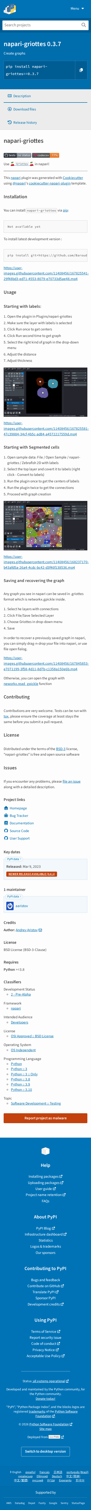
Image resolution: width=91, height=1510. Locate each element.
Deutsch (57, 1476)
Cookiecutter (73, 177)
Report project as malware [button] (46, 1118)
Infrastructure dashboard (44, 1234)
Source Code (19, 831)
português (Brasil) (77, 1472)
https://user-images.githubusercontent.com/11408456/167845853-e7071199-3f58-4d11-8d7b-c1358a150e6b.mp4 (46, 663)
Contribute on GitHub (43, 1286)
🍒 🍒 (22, 164)
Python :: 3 (19, 1069)
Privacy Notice (44, 1350)
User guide (43, 1188)
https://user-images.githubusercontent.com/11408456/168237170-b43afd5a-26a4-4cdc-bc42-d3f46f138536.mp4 (46, 562)
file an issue (72, 781)
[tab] (45, 96)
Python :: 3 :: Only (24, 1074)
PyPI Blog (43, 1228)
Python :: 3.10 (21, 1089)
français (45, 1472)
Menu (75, 8)
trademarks (37, 1411)
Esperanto (65, 1480)
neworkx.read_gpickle (21, 683)
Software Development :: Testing (36, 1103)
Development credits (44, 1304)
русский (37, 1480)
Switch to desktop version (45, 1451)
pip (65, 210)
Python (16, 1063)
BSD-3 (61, 749)
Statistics (46, 1240)
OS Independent (23, 1050)
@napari (19, 183)
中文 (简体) (73, 1476)
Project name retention (44, 1194)
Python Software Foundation (56, 1413)
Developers (19, 1022)
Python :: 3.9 (20, 1084)
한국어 (80, 1480)
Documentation (22, 823)
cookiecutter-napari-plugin (50, 183)
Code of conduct (43, 1343)
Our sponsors (45, 1252)
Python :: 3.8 (20, 1079)
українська (25, 1476)
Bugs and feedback (45, 1280)
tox (6, 716)
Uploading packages (43, 1182)
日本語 (58, 1472)
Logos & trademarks (45, 1246)
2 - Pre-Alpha (21, 994)
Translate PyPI (44, 1292)
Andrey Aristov (27, 930)
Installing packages (43, 1176)
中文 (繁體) (21, 1480)
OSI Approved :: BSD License (32, 1036)
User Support (20, 838)
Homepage (18, 808)
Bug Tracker (19, 815)
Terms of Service (43, 1331)
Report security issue (45, 1337)
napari (16, 177)
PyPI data (13, 859)
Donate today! (45, 1398)
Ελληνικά (42, 1476)
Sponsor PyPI (45, 1298)
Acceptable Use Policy (44, 1356)
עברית (51, 1480)
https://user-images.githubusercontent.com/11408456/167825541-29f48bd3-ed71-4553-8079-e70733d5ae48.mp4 (46, 273)
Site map (45, 1429)
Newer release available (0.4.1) (31, 874)
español (30, 1472)
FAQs (45, 1201)
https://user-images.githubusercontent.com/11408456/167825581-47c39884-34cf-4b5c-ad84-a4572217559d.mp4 (46, 428)
